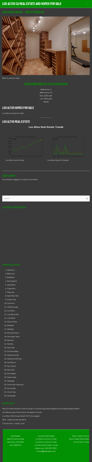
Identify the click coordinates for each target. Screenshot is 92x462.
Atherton (11, 270)
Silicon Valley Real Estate (79, 439)
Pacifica (10, 344)
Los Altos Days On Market (58, 160)
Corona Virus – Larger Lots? (13, 423)
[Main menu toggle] (87, 4)
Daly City (10, 292)
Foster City (11, 300)
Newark (10, 340)
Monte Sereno (13, 333)
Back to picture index (11, 78)
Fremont (11, 303)
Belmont (11, 274)
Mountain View (13, 337)
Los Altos (11, 311)
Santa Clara (11, 377)
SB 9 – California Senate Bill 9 (14, 420)
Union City (11, 392)
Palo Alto (11, 348)
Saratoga (10, 381)
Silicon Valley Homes (80, 436)
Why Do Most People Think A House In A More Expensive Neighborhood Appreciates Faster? (41, 409)
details (46, 102)
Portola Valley (13, 351)
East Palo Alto (13, 296)
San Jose (10, 370)
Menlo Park (12, 322)
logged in (17, 180)
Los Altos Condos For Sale (13, 113)
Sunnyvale (11, 388)
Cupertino (11, 289)
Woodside (11, 396)
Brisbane (10, 277)
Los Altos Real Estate (16, 121)
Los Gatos (11, 318)
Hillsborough (12, 307)
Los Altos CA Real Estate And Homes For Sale (31, 4)
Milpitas (10, 329)
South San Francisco (15, 385)
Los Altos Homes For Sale (18, 108)
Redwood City (13, 355)
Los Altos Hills (13, 314)
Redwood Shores (14, 359)
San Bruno (11, 362)
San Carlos (11, 366)
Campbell (11, 285)
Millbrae (10, 325)
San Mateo (11, 374)
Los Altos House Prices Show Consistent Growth (22, 412)
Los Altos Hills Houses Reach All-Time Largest (21, 416)
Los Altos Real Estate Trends (46, 127)
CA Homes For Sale (81, 442)
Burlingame (12, 281)
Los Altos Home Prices (14, 160)
